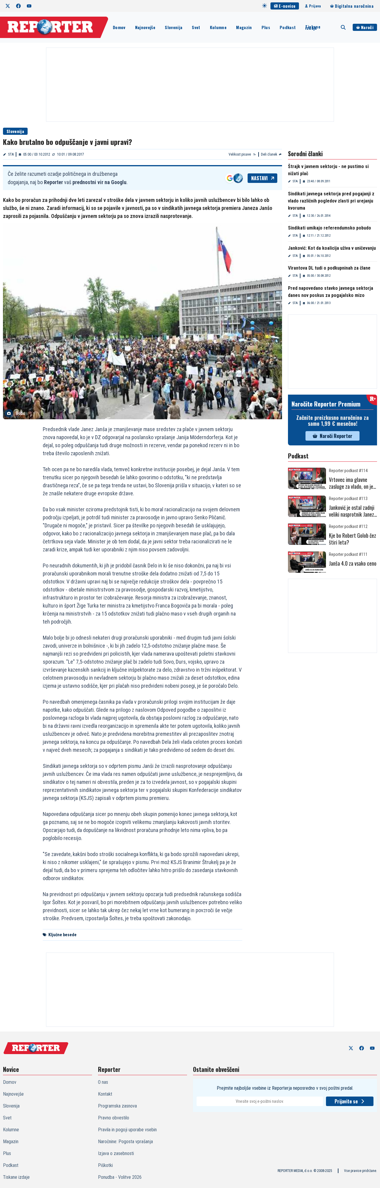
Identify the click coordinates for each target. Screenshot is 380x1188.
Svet (196, 27)
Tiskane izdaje (312, 27)
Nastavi (259, 178)
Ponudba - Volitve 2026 (120, 1177)
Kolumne (218, 27)
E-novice (287, 6)
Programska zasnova (117, 1106)
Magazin (244, 27)
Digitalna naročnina (354, 6)
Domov (119, 27)
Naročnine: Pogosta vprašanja (125, 1141)
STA (11, 154)
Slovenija (173, 27)
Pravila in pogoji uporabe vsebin (127, 1129)
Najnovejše (145, 27)
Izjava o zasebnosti (116, 1153)
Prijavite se (346, 1101)
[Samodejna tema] (264, 5)
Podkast (288, 27)
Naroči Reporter (336, 435)
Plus (266, 27)
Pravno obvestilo (113, 1118)
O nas (103, 1082)
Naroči (367, 27)
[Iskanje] (343, 27)
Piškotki (105, 1165)
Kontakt (105, 1094)
